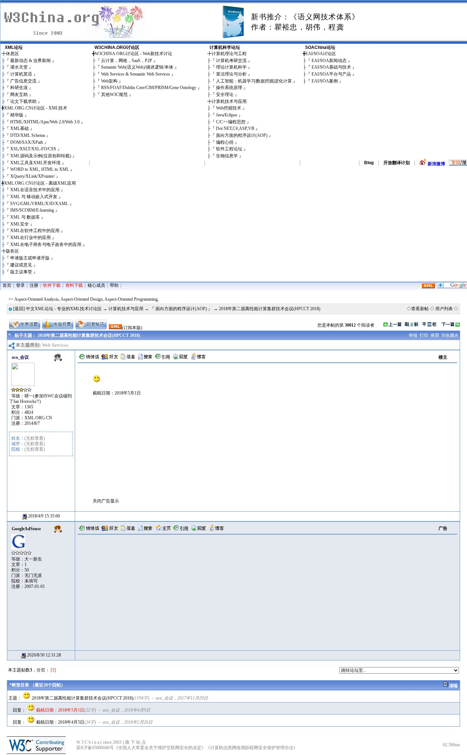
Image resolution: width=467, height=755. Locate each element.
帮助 (114, 285)
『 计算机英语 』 (21, 74)
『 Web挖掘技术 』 (229, 108)
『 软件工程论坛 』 (229, 148)
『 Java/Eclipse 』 (227, 115)
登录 (20, 285)
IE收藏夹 (450, 335)
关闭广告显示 (106, 501)
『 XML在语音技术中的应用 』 (35, 189)
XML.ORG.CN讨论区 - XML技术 (35, 108)
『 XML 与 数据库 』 (25, 217)
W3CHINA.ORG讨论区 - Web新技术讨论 (133, 53)
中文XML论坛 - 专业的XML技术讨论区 (64, 308)
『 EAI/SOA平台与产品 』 (331, 74)
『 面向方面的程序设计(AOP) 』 (242, 135)
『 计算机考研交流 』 (231, 60)
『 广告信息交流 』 (23, 81)
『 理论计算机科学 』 (231, 67)
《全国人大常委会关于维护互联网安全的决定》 (160, 747)
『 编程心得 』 (225, 142)
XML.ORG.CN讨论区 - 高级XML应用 (40, 183)
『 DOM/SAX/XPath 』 (27, 142)
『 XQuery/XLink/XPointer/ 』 (32, 176)
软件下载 (52, 285)
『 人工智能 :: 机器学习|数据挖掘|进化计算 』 (254, 81)
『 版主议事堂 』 (21, 271)
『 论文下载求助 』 (23, 101)
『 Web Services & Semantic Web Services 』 (135, 74)
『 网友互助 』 (19, 94)
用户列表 (444, 308)
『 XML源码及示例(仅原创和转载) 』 (41, 155)
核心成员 (96, 285)
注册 (34, 285)
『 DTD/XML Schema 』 (27, 135)
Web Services (55, 345)
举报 (413, 335)
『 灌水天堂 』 (19, 67)
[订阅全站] (428, 286)
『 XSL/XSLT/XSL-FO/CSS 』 (33, 148)
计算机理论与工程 (229, 53)
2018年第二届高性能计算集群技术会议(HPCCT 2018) (82, 698)
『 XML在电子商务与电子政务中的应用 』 (46, 244)
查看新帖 (420, 308)
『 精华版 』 (17, 115)
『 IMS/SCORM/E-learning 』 (32, 210)
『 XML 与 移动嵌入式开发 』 (34, 196)
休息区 (12, 53)
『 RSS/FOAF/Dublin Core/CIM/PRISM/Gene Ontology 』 (149, 87)
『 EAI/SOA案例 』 (324, 81)
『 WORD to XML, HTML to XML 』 (39, 169)
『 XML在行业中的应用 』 (30, 237)
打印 (424, 335)
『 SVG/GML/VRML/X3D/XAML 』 (39, 203)
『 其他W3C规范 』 (114, 94)
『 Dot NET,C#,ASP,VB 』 (235, 128)
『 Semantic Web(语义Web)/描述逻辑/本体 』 (137, 67)
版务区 (12, 251)
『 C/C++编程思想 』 (231, 121)
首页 (7, 285)
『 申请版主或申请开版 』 (30, 258)
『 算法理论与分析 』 (231, 74)
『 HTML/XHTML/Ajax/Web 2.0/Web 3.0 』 (45, 121)
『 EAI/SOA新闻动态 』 (329, 60)
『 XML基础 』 (19, 128)
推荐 (435, 335)
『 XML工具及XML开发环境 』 (35, 162)
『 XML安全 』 (19, 224)
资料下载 (74, 285)
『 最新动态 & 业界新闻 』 (30, 60)
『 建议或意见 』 (21, 264)
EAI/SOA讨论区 (320, 53)
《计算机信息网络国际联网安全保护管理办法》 (252, 747)
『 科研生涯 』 (19, 87)
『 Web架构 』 (109, 81)
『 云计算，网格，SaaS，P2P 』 (127, 60)
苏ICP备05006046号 (95, 747)
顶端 (453, 685)
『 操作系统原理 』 (229, 87)
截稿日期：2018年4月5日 (60, 722)
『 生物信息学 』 (227, 155)
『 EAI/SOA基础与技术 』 (331, 67)
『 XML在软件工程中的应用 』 (35, 230)
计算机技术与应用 (229, 101)
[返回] (19, 308)
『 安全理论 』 (225, 94)
